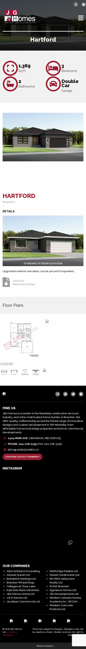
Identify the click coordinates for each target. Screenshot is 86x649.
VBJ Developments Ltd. (64, 593)
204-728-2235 (28, 443)
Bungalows (9, 202)
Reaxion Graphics (45, 646)
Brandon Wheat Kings (20, 582)
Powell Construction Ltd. (65, 574)
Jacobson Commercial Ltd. (23, 601)
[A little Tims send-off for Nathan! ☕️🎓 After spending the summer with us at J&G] (43, 504)
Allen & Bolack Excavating (23, 571)
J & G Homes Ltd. (17, 597)
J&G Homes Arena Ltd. (21, 593)
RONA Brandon (59, 586)
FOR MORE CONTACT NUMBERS (22, 457)
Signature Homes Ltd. (63, 590)
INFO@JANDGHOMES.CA (23, 449)
